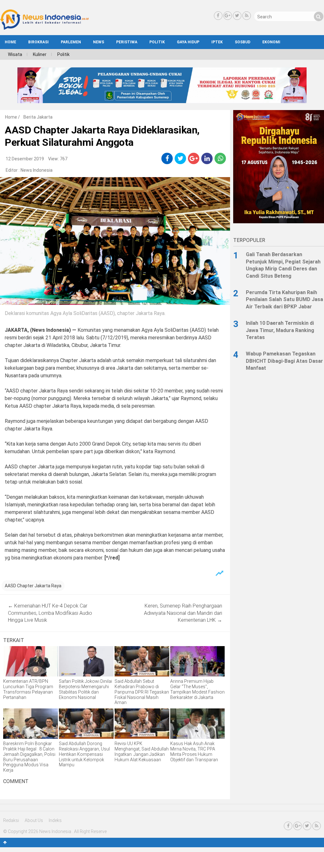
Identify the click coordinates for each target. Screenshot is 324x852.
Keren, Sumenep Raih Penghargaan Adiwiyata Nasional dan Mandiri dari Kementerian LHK (183, 613)
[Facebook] (218, 15)
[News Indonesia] (44, 28)
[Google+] (227, 15)
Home (11, 117)
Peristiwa (126, 42)
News (98, 42)
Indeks (55, 820)
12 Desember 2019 (25, 158)
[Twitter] (237, 15)
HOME (10, 42)
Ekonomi (271, 42)
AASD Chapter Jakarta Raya (33, 585)
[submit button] (318, 16)
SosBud (242, 42)
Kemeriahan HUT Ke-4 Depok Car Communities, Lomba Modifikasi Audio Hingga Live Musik (50, 613)
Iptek (217, 42)
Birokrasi (38, 42)
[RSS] (246, 15)
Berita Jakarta (38, 117)
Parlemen (71, 42)
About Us (34, 820)
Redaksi (11, 820)
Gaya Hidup (188, 42)
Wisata (15, 54)
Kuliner (40, 54)
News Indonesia (37, 170)
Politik (157, 42)
